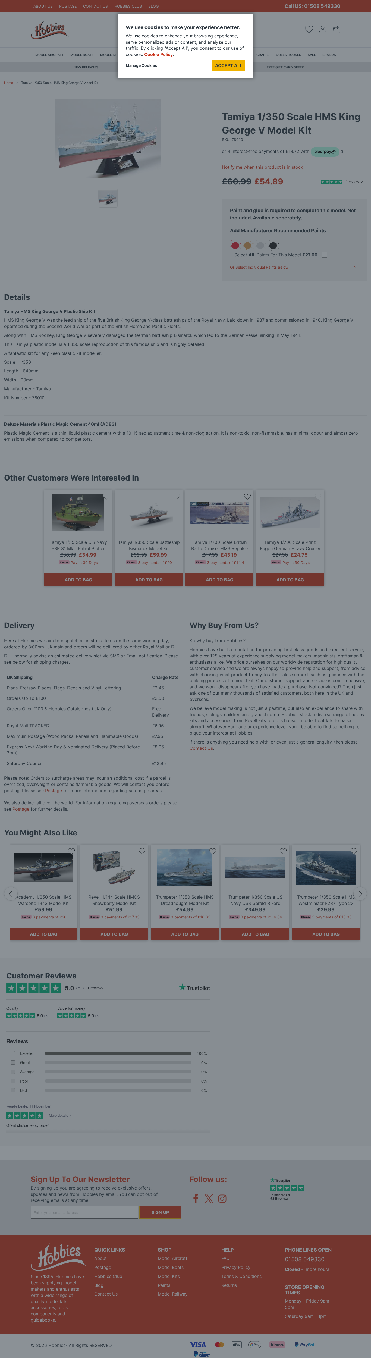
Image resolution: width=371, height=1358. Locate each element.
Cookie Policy (158, 54)
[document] (185, 48)
